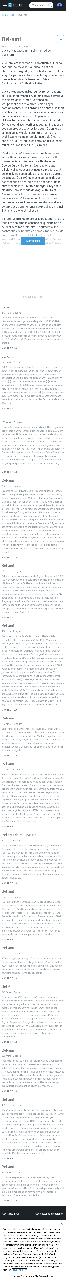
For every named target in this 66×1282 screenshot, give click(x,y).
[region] (33, 1251)
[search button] (50, 5)
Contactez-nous (10, 1213)
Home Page (8, 15)
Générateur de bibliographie (49, 1213)
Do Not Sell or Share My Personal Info (33, 1276)
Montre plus (33, 240)
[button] (5, 6)
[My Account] (59, 5)
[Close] (62, 1224)
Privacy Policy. (19, 1270)
